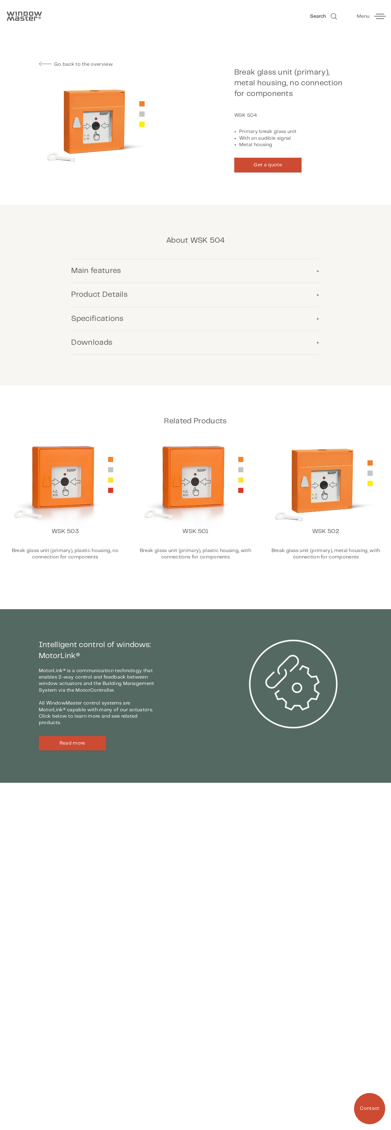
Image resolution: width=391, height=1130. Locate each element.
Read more (72, 743)
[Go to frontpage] (97, 16)
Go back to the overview (83, 64)
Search (318, 16)
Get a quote (268, 165)
